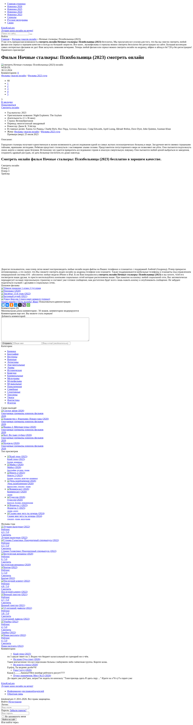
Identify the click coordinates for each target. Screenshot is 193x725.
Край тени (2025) (22, 654)
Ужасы (10, 397)
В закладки (7, 102)
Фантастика (13, 400)
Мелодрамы (13, 378)
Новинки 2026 (14, 6)
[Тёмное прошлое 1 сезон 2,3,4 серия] (96, 288)
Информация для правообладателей (25, 691)
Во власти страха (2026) (25, 664)
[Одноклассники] (11, 305)
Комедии (11, 373)
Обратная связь (15, 694)
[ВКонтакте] (7, 305)
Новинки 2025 (14, 9)
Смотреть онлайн (10, 107)
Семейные (12, 389)
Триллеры (12, 394)
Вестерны (12, 356)
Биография (12, 354)
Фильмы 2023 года (37, 75)
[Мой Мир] (15, 305)
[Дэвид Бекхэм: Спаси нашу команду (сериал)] (96, 299)
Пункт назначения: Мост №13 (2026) (32, 675)
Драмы (10, 367)
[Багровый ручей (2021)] (96, 296)
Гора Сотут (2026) (22, 670)
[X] (20, 305)
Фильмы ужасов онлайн (24, 39)
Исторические (14, 370)
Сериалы (11, 17)
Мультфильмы (14, 381)
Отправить (7, 343)
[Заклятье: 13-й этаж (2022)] (96, 293)
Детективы (13, 362)
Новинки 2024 (14, 12)
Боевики (11, 351)
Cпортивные (13, 392)
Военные (12, 359)
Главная (5, 39)
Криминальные (15, 375)
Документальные (16, 365)
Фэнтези (11, 403)
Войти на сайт (8, 719)
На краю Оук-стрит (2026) (26, 659)
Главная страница (16, 3)
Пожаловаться (8, 105)
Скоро (10, 22)
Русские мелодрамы (17, 20)
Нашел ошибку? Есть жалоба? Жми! (19, 301)
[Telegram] (3, 305)
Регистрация (14, 701)
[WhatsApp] (28, 305)
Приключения (14, 386)
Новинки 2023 (14, 14)
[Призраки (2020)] (96, 291)
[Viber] (24, 305)
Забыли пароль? (18, 710)
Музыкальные (14, 384)
